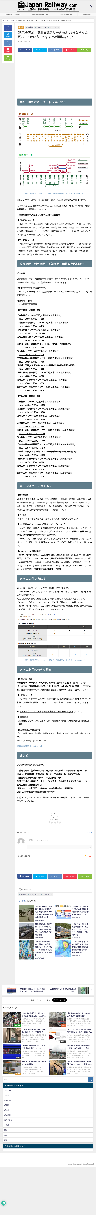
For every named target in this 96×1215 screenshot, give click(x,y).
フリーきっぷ (54, 27)
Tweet (8, 36)
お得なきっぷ (41, 27)
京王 (5, 1130)
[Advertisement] (54, 77)
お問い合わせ (86, 14)
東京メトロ (8, 1120)
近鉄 (5, 1135)
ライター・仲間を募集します (40, 14)
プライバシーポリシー (65, 14)
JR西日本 (7, 1100)
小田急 (6, 1125)
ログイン (88, 832)
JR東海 (20, 27)
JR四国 (6, 1105)
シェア (8, 29)
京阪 (5, 1140)
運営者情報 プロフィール (13, 14)
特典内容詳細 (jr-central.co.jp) (30, 746)
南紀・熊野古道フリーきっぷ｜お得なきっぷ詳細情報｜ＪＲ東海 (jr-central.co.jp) (55, 193)
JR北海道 (7, 1115)
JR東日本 (7, 1090)
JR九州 (6, 1110)
